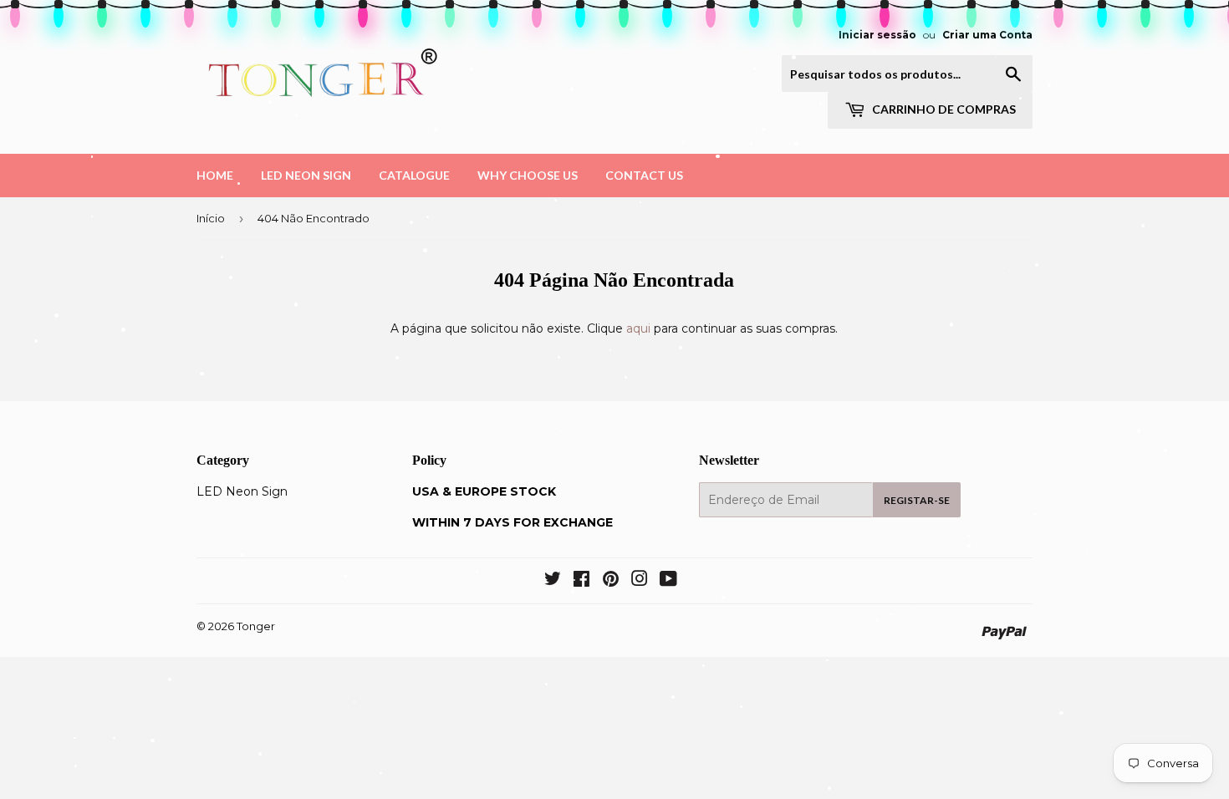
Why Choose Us (527, 175)
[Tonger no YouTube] (668, 580)
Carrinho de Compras (942, 109)
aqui (638, 328)
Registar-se (917, 500)
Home (214, 175)
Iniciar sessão (877, 34)
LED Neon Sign (306, 175)
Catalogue (414, 175)
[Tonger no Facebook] (581, 580)
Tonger (256, 626)
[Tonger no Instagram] (639, 580)
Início (210, 218)
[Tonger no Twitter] (552, 580)
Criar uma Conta (987, 34)
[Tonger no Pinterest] (611, 580)
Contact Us (644, 175)
